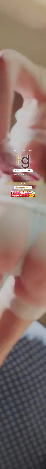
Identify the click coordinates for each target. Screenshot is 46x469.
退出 (24, 189)
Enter (23, 183)
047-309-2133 (25, 175)
